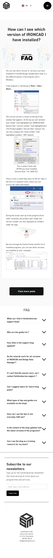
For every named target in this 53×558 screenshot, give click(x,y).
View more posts (26, 291)
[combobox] (26, 5)
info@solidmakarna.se (27, 541)
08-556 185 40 (27, 538)
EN (27, 5)
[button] (47, 6)
